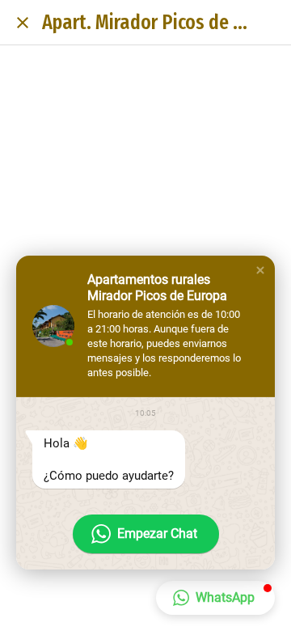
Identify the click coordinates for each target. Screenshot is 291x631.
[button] (260, 270)
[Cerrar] (22, 22)
